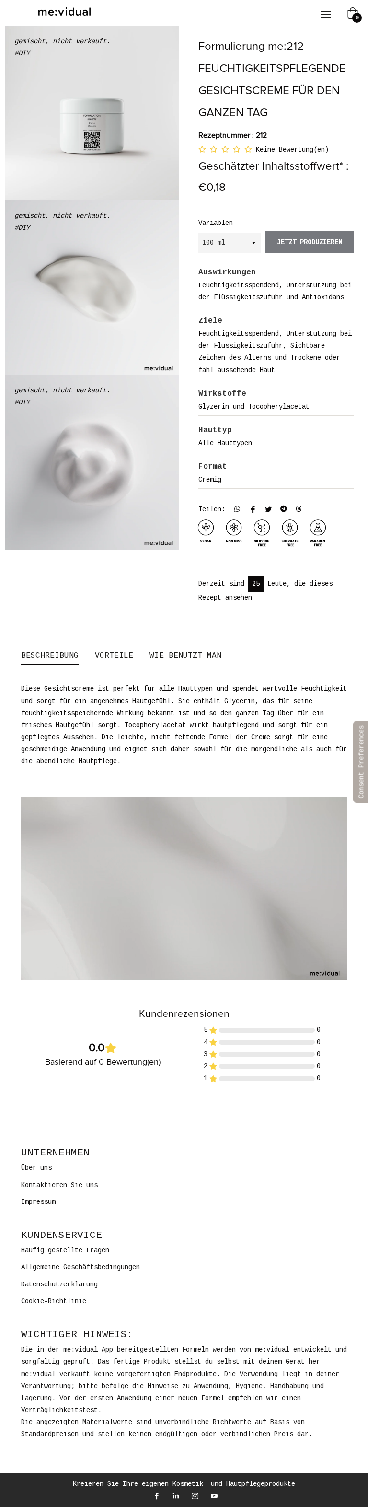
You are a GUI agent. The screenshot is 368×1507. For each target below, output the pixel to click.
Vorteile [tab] (114, 655)
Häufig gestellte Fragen (65, 1250)
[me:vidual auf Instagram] (194, 1496)
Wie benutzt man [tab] (185, 655)
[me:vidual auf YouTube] (214, 1496)
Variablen (215, 223)
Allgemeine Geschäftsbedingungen (80, 1267)
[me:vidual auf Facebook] (156, 1496)
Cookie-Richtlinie (53, 1301)
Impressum (38, 1202)
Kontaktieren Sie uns (59, 1185)
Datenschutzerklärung (59, 1284)
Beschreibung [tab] (50, 655)
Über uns (36, 1168)
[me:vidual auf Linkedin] (175, 1496)
